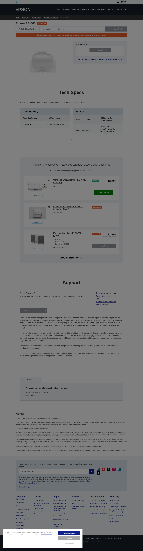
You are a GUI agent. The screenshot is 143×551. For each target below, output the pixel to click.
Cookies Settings (69, 543)
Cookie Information (46, 534)
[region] (42, 538)
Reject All (69, 538)
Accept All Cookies (69, 533)
